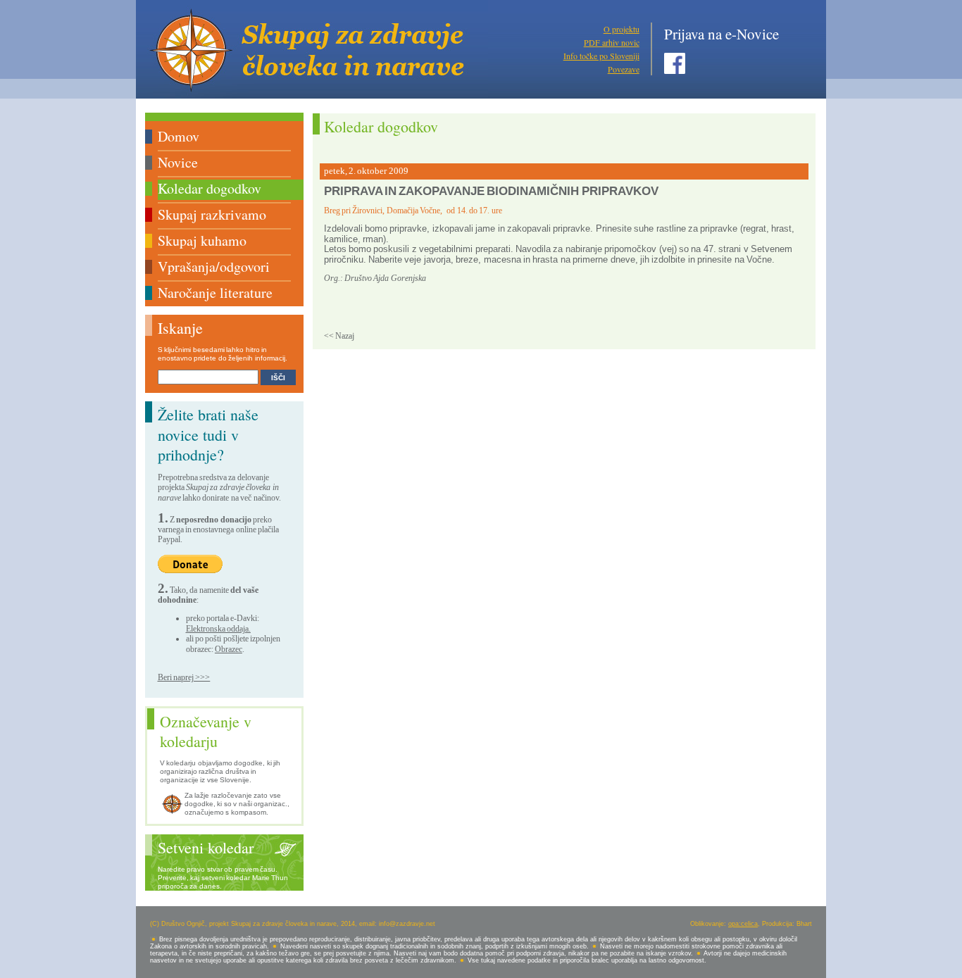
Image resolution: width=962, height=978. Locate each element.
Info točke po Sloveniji (601, 55)
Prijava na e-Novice (721, 34)
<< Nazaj (339, 336)
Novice (178, 162)
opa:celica (743, 923)
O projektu (621, 29)
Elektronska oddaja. (218, 629)
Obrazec (228, 649)
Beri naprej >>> (184, 677)
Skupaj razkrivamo (212, 214)
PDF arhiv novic (611, 42)
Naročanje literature (215, 292)
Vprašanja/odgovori (214, 266)
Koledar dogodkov (209, 188)
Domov (178, 136)
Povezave (623, 69)
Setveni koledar (206, 847)
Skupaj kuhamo (202, 240)
